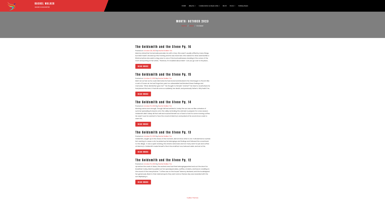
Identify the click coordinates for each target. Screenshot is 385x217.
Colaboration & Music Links (209, 6)
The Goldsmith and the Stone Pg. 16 (163, 46)
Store (232, 6)
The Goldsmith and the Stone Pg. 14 (163, 102)
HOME (183, 6)
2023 (191, 26)
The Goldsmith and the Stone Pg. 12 (163, 160)
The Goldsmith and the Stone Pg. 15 (163, 74)
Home (184, 26)
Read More (143, 66)
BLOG (225, 6)
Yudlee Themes (192, 198)
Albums (192, 6)
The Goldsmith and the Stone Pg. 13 (163, 132)
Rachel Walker (45, 3)
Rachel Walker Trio (165, 51)
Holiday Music (243, 6)
